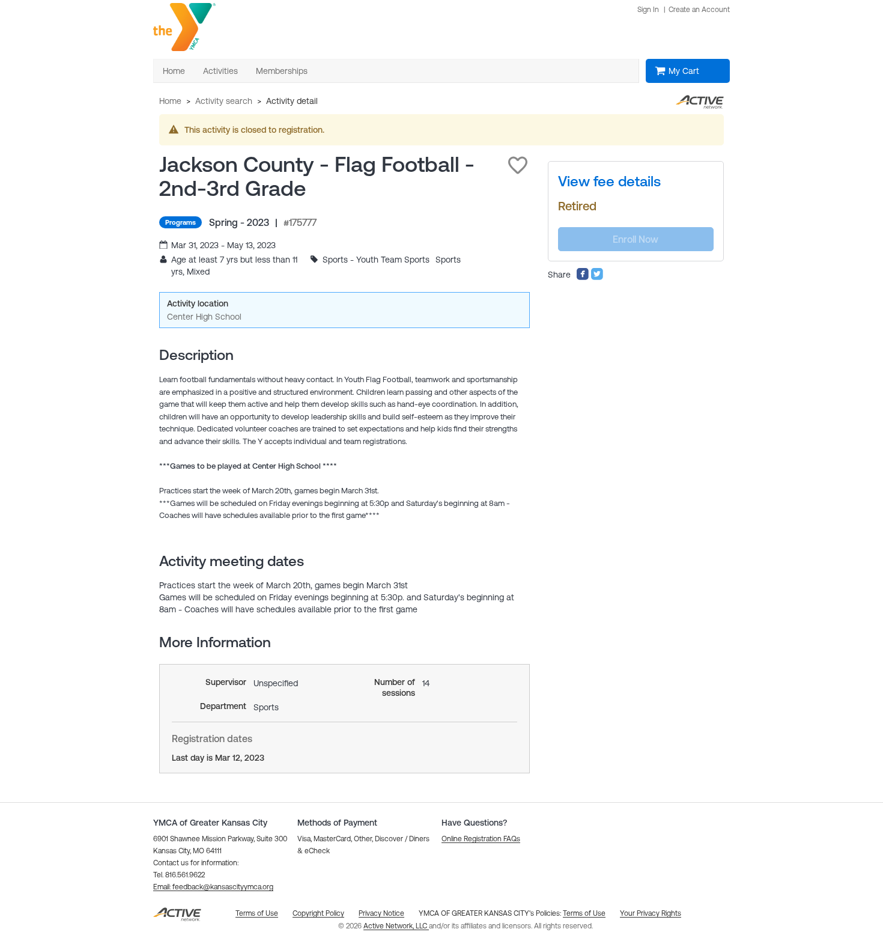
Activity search (223, 101)
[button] (517, 165)
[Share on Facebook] (582, 277)
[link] (609, 181)
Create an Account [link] (699, 9)
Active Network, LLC (396, 926)
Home (170, 101)
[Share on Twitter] (597, 277)
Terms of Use (584, 913)
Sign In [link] (648, 9)
